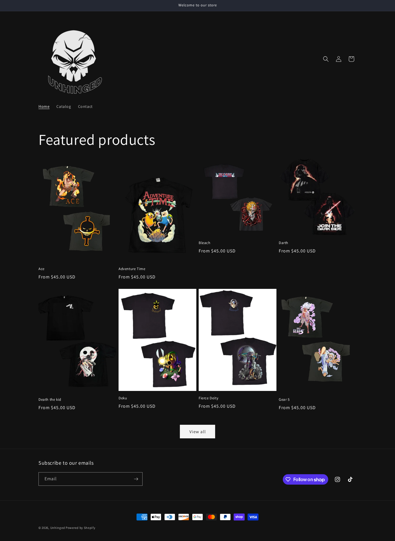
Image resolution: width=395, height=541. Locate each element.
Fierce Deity (208, 398)
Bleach (205, 243)
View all (197, 431)
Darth (283, 243)
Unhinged (57, 528)
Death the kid (49, 399)
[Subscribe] (136, 479)
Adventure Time (132, 269)
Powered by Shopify (80, 528)
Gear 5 (284, 399)
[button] (326, 59)
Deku (123, 398)
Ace (41, 269)
